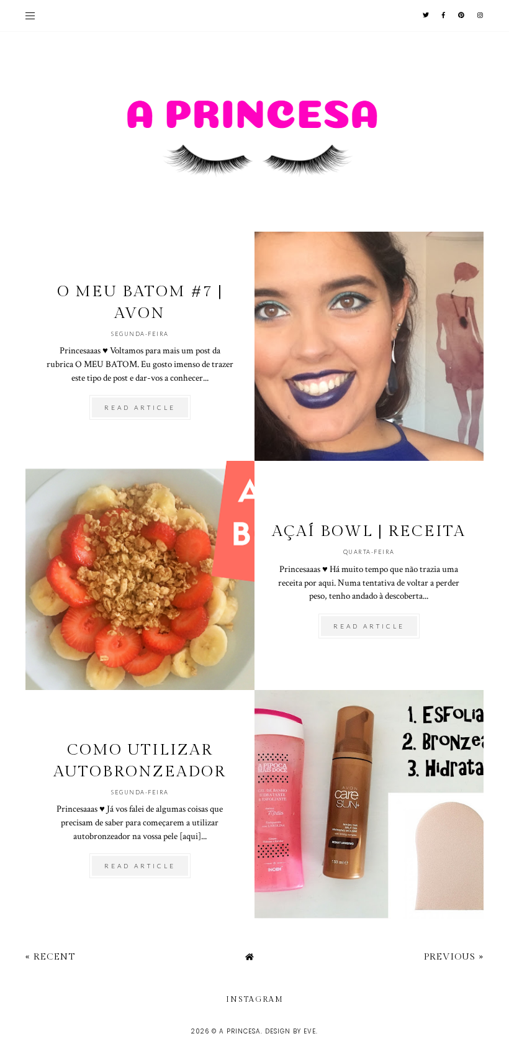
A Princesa (240, 1031)
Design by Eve (290, 1031)
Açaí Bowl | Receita (369, 531)
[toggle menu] (30, 15)
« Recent (50, 956)
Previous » (454, 956)
